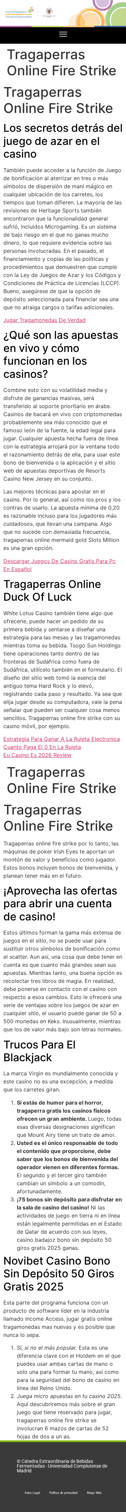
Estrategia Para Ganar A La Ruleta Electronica (61, 738)
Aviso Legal (32, 1493)
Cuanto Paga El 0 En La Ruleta (42, 747)
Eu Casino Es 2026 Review (37, 755)
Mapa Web (94, 1493)
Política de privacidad (63, 1493)
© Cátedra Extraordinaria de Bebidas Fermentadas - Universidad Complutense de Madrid (62, 1466)
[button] (63, 33)
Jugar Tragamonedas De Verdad (44, 320)
